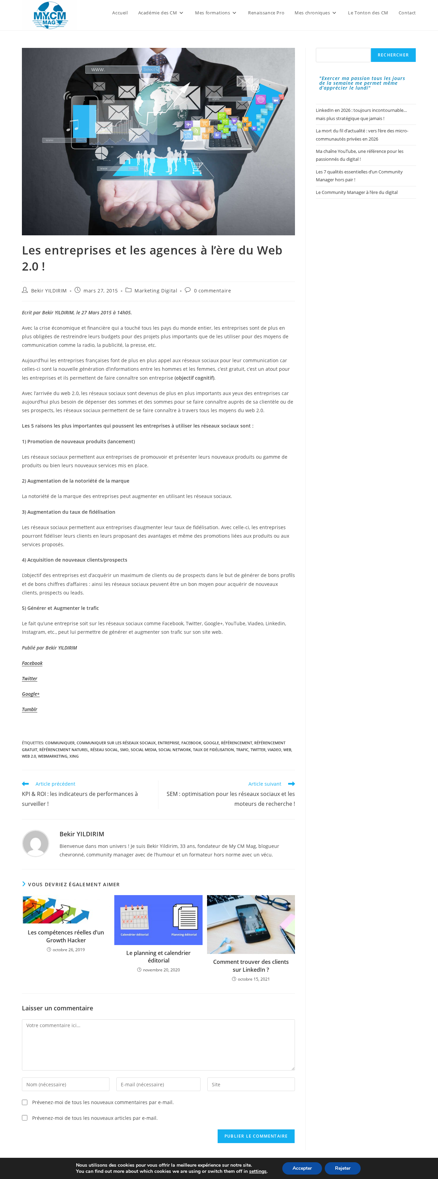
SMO (124, 749)
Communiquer (60, 742)
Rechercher (393, 55)
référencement (236, 742)
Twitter (29, 678)
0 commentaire (212, 290)
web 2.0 (29, 756)
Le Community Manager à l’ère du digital (357, 192)
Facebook (191, 742)
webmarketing (52, 756)
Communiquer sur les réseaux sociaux (116, 742)
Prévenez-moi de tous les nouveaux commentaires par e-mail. (103, 1102)
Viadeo (274, 749)
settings (258, 1171)
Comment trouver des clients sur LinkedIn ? (251, 965)
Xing (74, 756)
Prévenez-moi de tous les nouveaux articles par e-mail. (95, 1118)
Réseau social (104, 749)
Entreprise (168, 742)
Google (211, 742)
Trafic (242, 749)
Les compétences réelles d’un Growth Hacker (66, 936)
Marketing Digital (155, 290)
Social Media (143, 749)
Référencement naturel (63, 749)
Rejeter (342, 1168)
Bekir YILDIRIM (49, 290)
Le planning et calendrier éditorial (158, 956)
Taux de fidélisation (213, 749)
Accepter (302, 1168)
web (287, 749)
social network (174, 749)
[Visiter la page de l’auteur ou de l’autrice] (35, 842)
